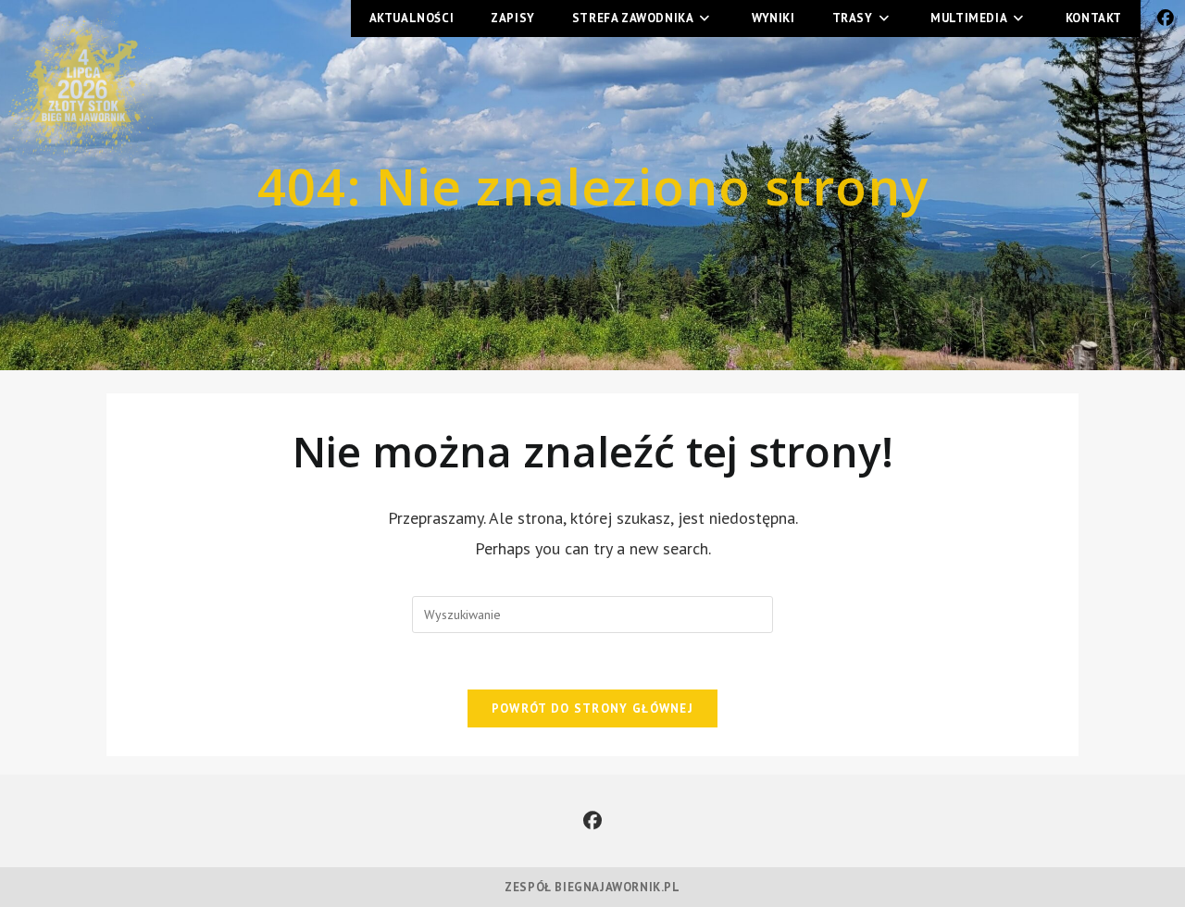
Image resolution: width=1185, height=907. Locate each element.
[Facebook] (592, 820)
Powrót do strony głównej (592, 708)
